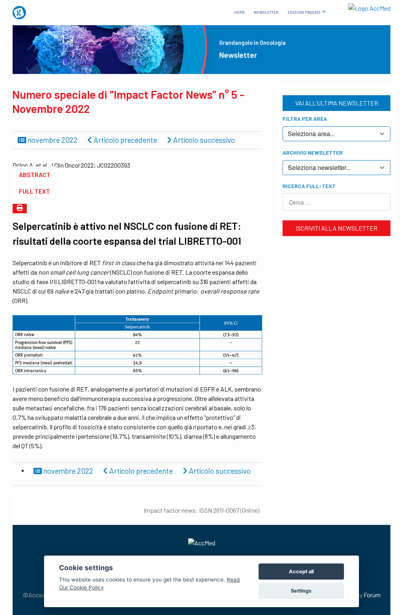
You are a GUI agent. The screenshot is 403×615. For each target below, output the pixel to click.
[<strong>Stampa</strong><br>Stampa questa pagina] (20, 208)
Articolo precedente (124, 139)
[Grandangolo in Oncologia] (41, 9)
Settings (301, 591)
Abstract (34, 174)
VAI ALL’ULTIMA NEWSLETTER (336, 103)
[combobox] (336, 202)
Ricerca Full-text (309, 186)
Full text (34, 191)
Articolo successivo (203, 139)
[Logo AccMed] (362, 6)
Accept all (301, 571)
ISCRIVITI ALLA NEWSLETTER (336, 228)
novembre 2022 (52, 139)
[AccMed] (201, 542)
